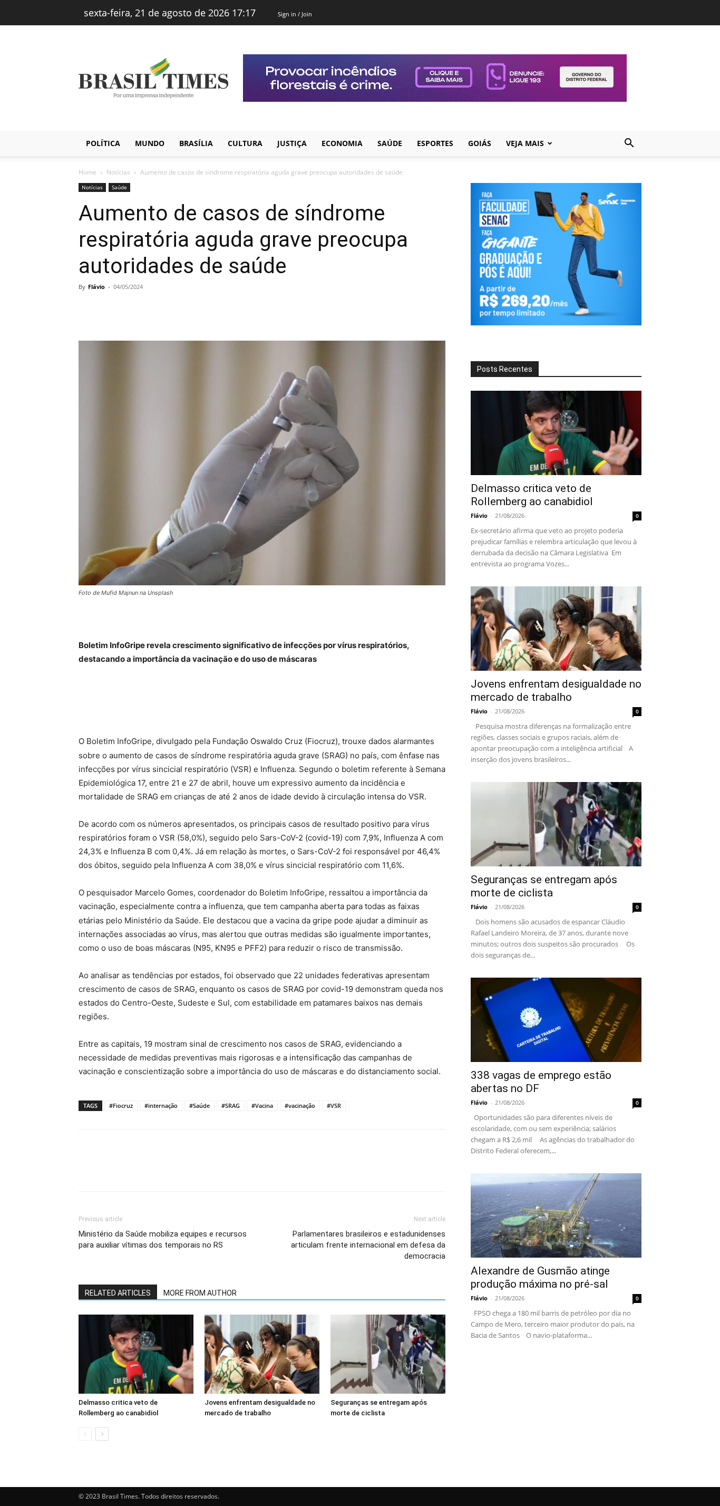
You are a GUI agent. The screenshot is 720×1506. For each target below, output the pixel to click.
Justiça (292, 143)
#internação (161, 1105)
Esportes (435, 143)
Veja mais (525, 143)
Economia (342, 143)
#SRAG (230, 1105)
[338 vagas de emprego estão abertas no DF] (556, 1020)
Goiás (479, 143)
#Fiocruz (121, 1105)
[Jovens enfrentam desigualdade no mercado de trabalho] (262, 1354)
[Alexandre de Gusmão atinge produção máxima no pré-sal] (556, 1215)
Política (103, 143)
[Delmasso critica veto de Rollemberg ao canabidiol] (136, 1354)
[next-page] (102, 1434)
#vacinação (300, 1105)
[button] (628, 144)
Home (87, 172)
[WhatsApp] (161, 310)
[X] (113, 310)
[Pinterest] (137, 310)
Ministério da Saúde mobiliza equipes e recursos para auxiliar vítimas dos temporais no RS (163, 1239)
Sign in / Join (295, 14)
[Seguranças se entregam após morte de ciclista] (387, 1354)
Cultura (245, 143)
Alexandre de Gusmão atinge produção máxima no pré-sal (540, 1277)
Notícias (118, 172)
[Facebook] (89, 310)
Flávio (96, 287)
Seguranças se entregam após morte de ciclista (544, 886)
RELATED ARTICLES (118, 1293)
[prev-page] (85, 1434)
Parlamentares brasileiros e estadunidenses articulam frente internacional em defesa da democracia (368, 1245)
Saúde (389, 143)
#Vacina (262, 1105)
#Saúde (199, 1105)
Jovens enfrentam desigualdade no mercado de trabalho (556, 690)
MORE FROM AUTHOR (200, 1293)
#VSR (334, 1105)
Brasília (196, 143)
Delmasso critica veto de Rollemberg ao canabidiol (532, 495)
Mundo (149, 143)
